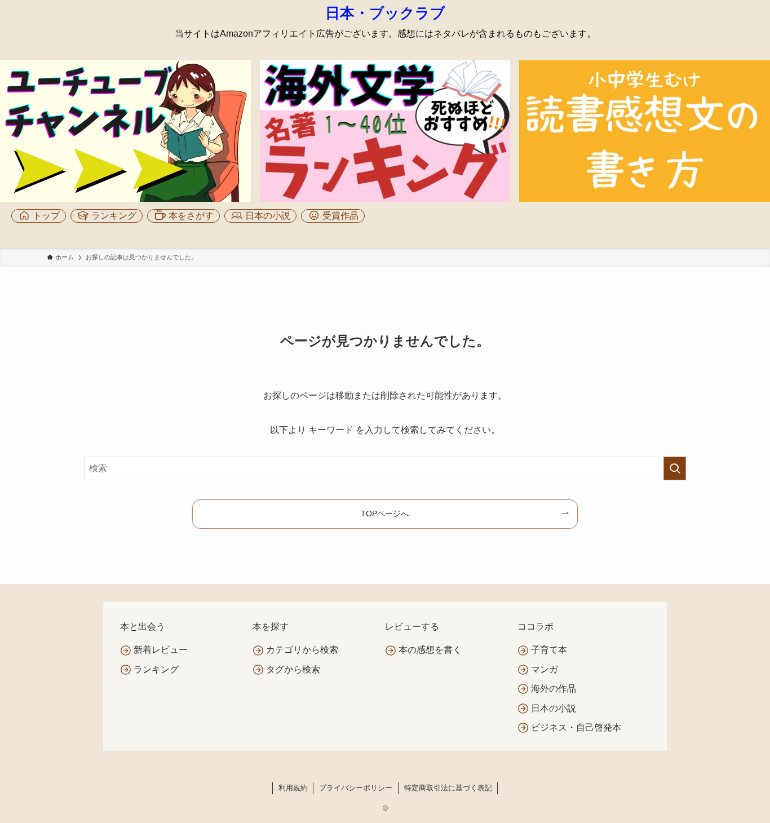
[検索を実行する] (674, 468)
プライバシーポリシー (355, 788)
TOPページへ (385, 513)
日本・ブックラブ (385, 13)
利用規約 (293, 788)
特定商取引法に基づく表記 (448, 788)
